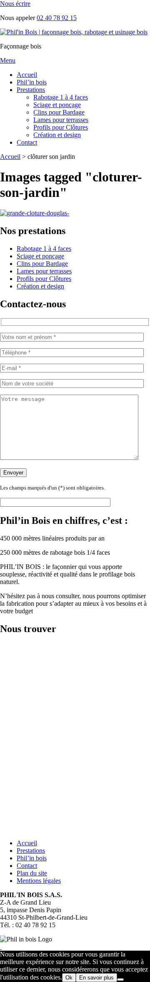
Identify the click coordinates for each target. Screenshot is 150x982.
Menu (7, 60)
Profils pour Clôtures (60, 127)
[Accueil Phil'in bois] (74, 32)
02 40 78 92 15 (57, 17)
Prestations (31, 89)
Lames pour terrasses (60, 119)
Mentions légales (39, 880)
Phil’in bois (32, 82)
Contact (27, 142)
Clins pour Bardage (59, 112)
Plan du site (32, 873)
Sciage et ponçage (57, 104)
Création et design (57, 134)
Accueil (27, 74)
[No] (120, 979)
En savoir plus (96, 977)
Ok (68, 977)
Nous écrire (15, 3)
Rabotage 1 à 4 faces (60, 97)
